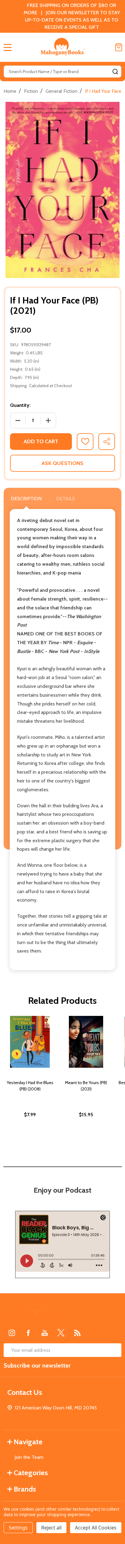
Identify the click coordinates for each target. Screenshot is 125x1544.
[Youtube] (44, 1332)
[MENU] (8, 47)
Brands (25, 1489)
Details (65, 498)
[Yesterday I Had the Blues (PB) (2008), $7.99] (30, 1042)
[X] (61, 1332)
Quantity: (20, 405)
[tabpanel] (30, 1080)
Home (10, 91)
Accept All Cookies (96, 1527)
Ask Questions (62, 463)
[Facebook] (28, 1332)
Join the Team (29, 1457)
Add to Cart (41, 441)
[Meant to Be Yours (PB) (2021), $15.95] (86, 1042)
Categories (31, 1472)
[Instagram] (12, 1332)
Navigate (28, 1441)
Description (26, 498)
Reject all (51, 1527)
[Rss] (77, 1332)
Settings (18, 1527)
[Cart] (118, 47)
